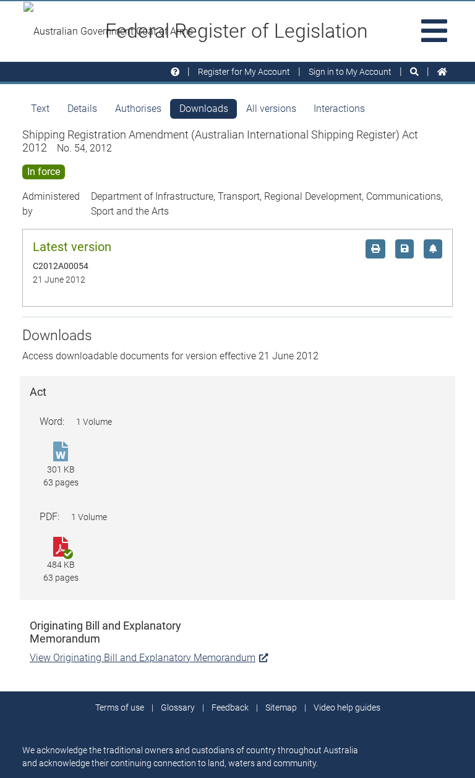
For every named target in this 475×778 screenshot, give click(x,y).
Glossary (178, 707)
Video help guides (347, 707)
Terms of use (119, 707)
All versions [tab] (271, 108)
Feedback (230, 707)
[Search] (414, 72)
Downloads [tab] (203, 108)
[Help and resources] (175, 72)
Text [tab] (40, 108)
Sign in (350, 72)
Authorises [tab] (138, 108)
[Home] (442, 72)
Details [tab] (82, 108)
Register (244, 72)
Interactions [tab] (339, 108)
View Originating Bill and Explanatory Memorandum (142, 658)
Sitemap (281, 707)
